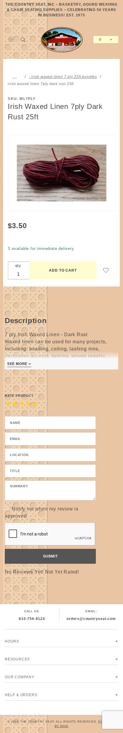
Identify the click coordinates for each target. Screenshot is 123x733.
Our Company (19, 677)
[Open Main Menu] (11, 39)
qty (18, 266)
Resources (17, 659)
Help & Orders (21, 695)
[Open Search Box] (23, 39)
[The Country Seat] (61, 39)
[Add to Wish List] (106, 270)
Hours (12, 641)
